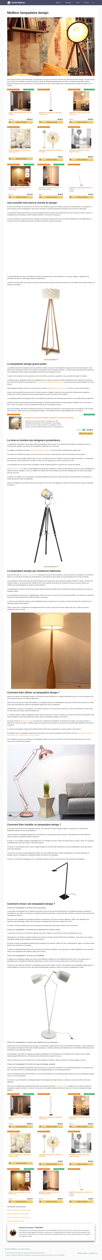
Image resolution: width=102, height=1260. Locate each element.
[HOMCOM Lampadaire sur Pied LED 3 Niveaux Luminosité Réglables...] (81, 176)
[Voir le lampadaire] (57, 359)
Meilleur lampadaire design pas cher (18, 1217)
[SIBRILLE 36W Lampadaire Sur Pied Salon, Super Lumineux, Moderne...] (21, 176)
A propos (86, 2)
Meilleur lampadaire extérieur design (19, 1210)
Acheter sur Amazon (21, 122)
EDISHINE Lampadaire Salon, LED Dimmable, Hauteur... (49, 188)
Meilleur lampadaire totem (15, 1221)
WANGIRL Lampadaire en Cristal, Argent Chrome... (79, 151)
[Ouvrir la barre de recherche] (93, 2)
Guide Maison (18, 2)
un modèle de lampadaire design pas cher (50, 382)
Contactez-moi (93, 1253)
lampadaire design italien (29, 575)
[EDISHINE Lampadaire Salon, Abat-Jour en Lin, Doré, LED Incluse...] (81, 101)
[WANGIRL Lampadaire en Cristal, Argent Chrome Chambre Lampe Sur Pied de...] (81, 139)
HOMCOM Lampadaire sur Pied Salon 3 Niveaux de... (50, 113)
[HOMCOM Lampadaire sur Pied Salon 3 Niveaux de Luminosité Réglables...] (51, 101)
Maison (58, 2)
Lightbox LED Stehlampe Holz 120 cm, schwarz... (20, 113)
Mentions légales (82, 1253)
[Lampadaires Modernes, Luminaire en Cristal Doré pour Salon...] (51, 139)
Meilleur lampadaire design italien (18, 1214)
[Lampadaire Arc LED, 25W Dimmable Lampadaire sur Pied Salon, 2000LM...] (15, 423)
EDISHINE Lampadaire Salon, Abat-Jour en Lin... (80, 113)
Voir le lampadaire (50, 359)
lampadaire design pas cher (58, 388)
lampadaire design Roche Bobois (40, 450)
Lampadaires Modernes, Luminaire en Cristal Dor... (50, 151)
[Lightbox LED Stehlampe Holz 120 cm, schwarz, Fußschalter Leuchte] (21, 101)
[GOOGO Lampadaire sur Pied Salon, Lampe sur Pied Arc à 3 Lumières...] (21, 139)
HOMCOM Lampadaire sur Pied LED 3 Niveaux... (81, 188)
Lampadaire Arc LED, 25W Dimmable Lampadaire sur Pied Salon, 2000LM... (48, 418)
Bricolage (68, 2)
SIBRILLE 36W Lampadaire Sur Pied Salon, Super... (20, 188)
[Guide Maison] (9, 2)
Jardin (78, 2)
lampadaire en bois (15, 468)
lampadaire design (27, 721)
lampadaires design (62, 1086)
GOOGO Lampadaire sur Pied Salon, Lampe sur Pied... (20, 151)
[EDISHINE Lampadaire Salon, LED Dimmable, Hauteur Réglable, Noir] (51, 176)
